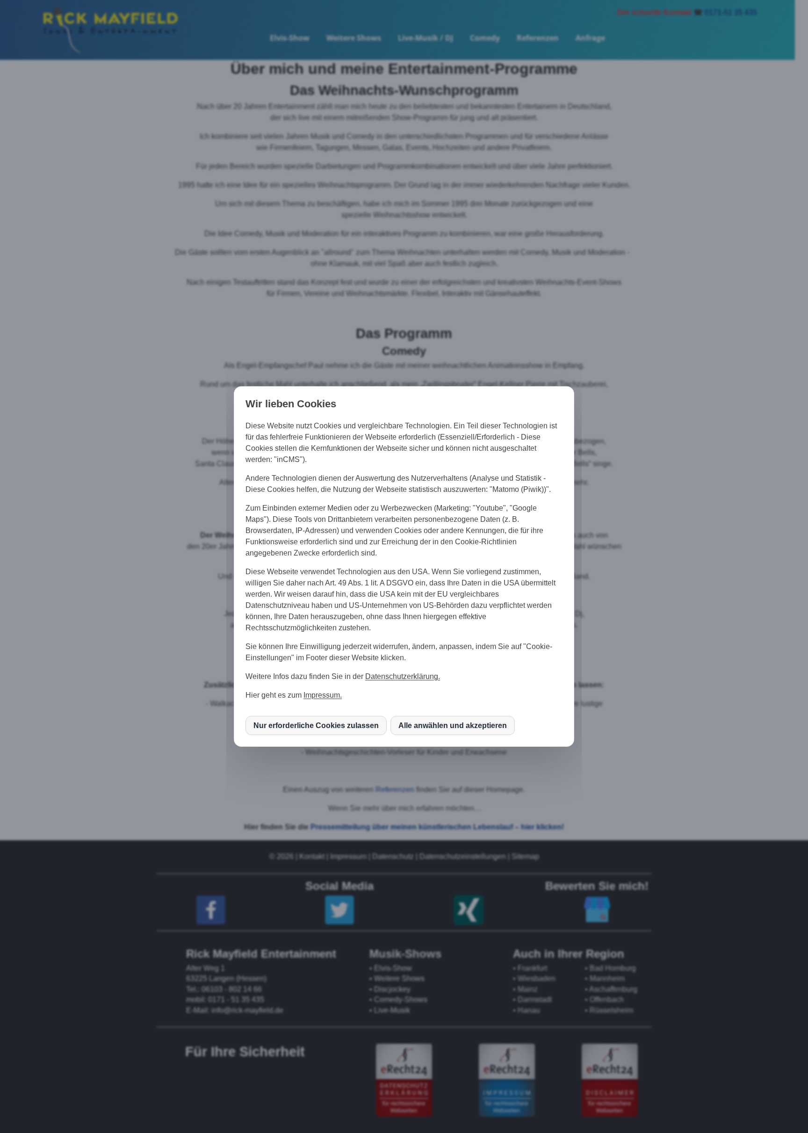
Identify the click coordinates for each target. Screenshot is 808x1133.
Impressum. (322, 695)
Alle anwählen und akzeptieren (452, 725)
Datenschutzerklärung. (402, 676)
